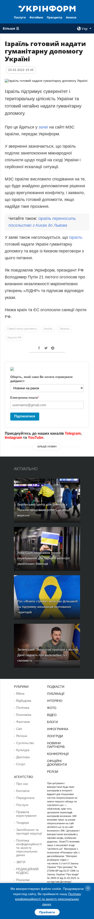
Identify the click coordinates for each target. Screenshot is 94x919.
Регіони (21, 736)
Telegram (73, 433)
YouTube (35, 437)
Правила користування (26, 813)
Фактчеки (23, 722)
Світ (19, 729)
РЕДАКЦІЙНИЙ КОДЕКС (27, 871)
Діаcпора (23, 757)
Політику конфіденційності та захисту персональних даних (48, 899)
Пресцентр (54, 17)
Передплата (25, 798)
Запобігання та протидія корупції (29, 831)
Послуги (20, 17)
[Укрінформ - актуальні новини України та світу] (47, 8)
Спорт (20, 764)
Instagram (13, 437)
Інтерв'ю (54, 701)
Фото (51, 708)
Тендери (22, 822)
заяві (43, 127)
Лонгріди (55, 736)
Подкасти (55, 686)
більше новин (47, 446)
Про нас (22, 784)
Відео (52, 715)
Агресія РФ (14, 337)
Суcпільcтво (25, 743)
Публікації (55, 694)
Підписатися (24, 416)
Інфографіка (57, 729)
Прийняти (47, 912)
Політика (22, 707)
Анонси (71, 17)
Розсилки (23, 880)
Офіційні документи (57, 762)
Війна (20, 693)
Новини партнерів (56, 745)
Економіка (23, 714)
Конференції (58, 754)
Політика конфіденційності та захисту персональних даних (29, 848)
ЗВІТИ (20, 862)
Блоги (52, 722)
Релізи (52, 771)
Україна (64, 328)
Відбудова (23, 700)
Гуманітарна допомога (22, 328)
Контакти (22, 791)
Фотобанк (36, 17)
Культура (22, 750)
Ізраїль (75, 237)
